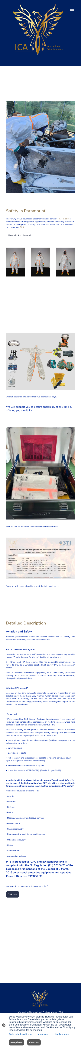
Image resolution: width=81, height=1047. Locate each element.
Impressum (43, 1034)
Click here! (13, 894)
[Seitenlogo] (40, 29)
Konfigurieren (62, 1034)
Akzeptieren (16, 1042)
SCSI (22, 227)
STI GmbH (64, 218)
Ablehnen (34, 1042)
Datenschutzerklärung (20, 1034)
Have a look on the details (20, 235)
